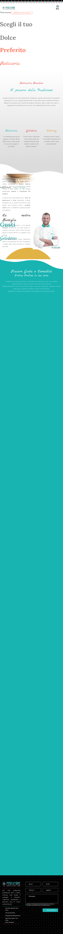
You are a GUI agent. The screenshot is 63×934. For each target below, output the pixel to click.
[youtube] (8, 926)
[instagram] (5, 926)
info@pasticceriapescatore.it (13, 915)
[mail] (13, 926)
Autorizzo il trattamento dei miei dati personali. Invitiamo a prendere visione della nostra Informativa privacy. (41, 904)
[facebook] (2, 926)
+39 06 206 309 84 (10, 913)
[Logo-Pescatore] (8, 7)
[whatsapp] (10, 926)
